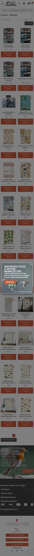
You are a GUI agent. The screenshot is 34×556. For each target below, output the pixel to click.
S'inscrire (10, 282)
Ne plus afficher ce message (23, 291)
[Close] (30, 264)
